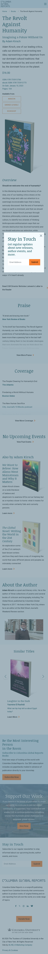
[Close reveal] (41, 235)
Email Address (14, 260)
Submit (34, 262)
